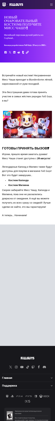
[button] (5, 53)
